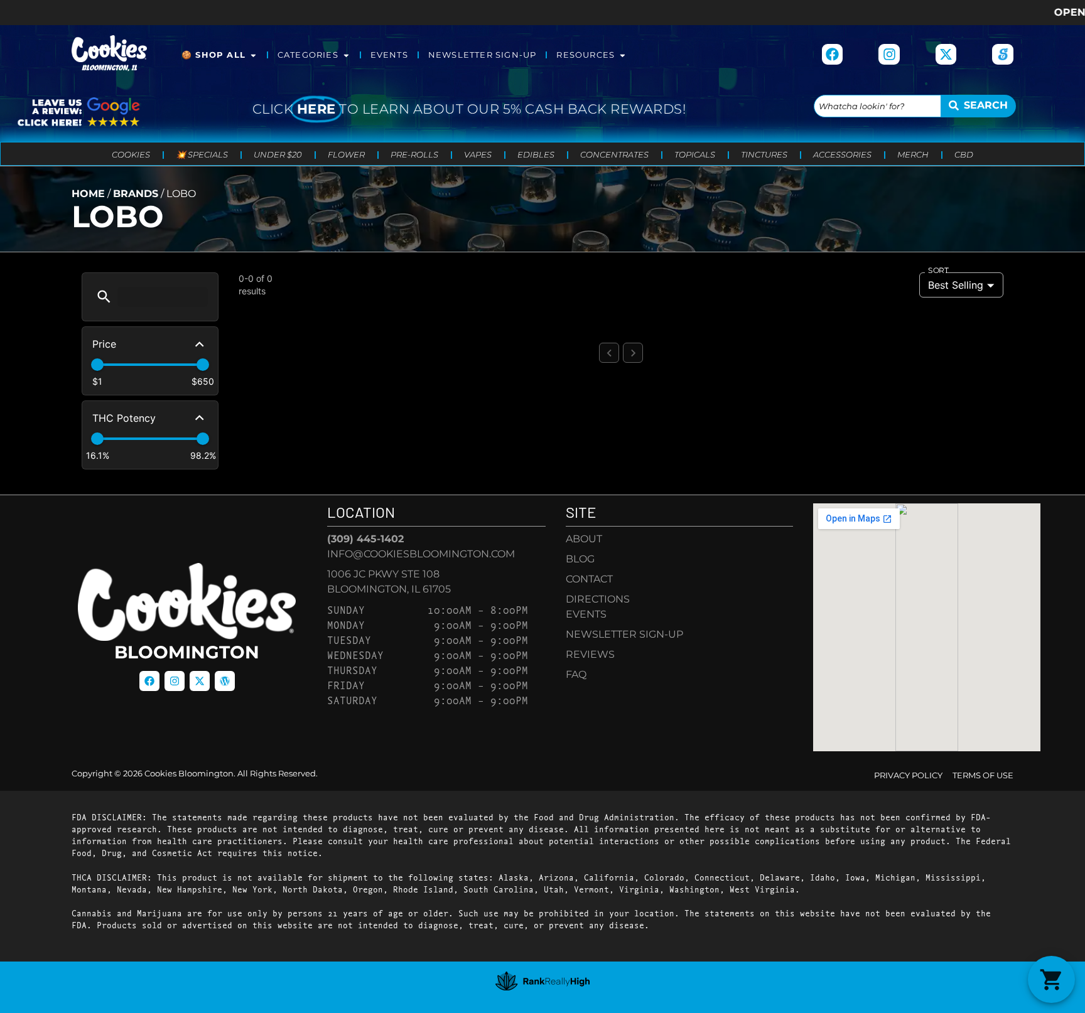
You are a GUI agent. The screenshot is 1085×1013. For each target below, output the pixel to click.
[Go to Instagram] (889, 54)
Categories (308, 55)
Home (88, 194)
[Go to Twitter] (200, 681)
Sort (938, 270)
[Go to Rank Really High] (542, 981)
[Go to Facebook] (832, 54)
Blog (580, 559)
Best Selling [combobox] (955, 285)
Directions (598, 599)
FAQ (576, 674)
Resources (585, 55)
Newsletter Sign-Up (482, 55)
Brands (135, 194)
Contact (589, 579)
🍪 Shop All (213, 55)
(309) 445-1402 (365, 539)
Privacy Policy (908, 775)
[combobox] (877, 106)
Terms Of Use (983, 775)
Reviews (590, 654)
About (584, 539)
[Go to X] (946, 54)
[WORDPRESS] (225, 681)
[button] (103, 296)
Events (389, 55)
